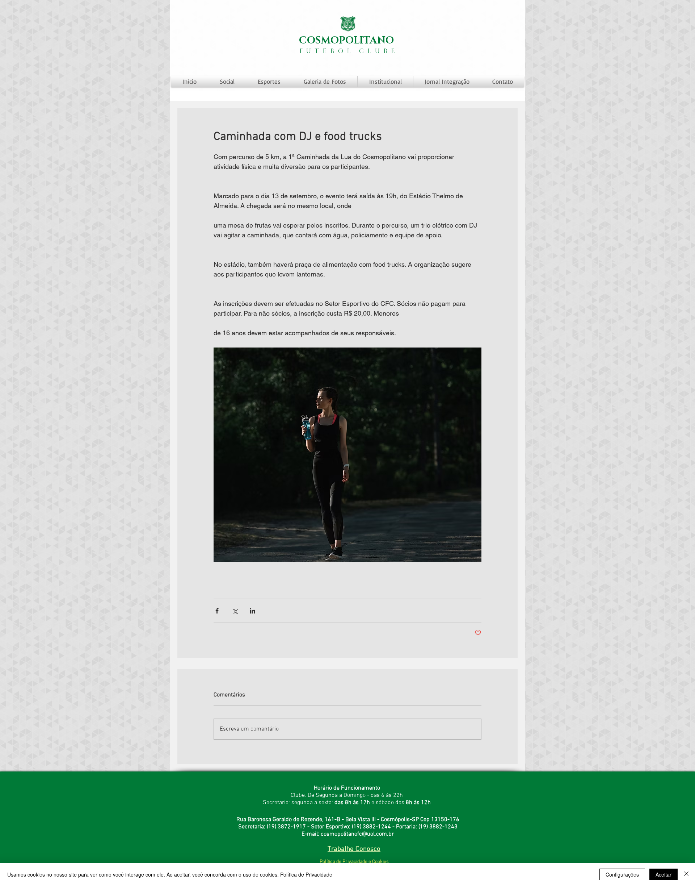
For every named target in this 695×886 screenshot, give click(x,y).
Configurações (622, 874)
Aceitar (663, 874)
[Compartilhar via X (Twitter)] (234, 610)
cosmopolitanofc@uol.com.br (357, 834)
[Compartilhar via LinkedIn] (252, 610)
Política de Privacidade (306, 874)
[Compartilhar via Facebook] (217, 610)
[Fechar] (686, 874)
